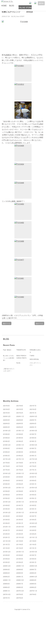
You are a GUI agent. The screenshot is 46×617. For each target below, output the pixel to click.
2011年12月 (20, 537)
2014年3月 (6, 509)
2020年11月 (20, 416)
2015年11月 (20, 487)
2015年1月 (33, 498)
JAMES (8, 55)
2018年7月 (33, 448)
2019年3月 (6, 441)
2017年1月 (33, 470)
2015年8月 (19, 491)
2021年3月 (6, 413)
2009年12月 (6, 566)
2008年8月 (6, 584)
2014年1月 (33, 509)
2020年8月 (19, 420)
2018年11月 (20, 445)
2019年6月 (6, 438)
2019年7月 (33, 434)
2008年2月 (33, 587)
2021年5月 (19, 409)
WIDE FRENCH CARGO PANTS (21, 356)
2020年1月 (33, 427)
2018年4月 (33, 452)
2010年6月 (6, 559)
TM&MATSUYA (21, 350)
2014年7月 (19, 505)
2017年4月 (33, 466)
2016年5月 (19, 480)
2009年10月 (33, 566)
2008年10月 (20, 580)
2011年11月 (33, 537)
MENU (41, 3)
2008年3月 (19, 587)
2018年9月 (6, 448)
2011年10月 (6, 541)
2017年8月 (19, 463)
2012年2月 (33, 534)
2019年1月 (33, 441)
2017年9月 (6, 463)
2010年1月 (33, 562)
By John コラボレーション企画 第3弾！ (8, 357)
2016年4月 (33, 480)
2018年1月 (33, 455)
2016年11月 (20, 473)
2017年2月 (19, 470)
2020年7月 (33, 420)
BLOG (11, 5)
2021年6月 (6, 409)
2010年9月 (6, 555)
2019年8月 (19, 434)
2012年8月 (33, 527)
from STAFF (20, 16)
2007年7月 (6, 598)
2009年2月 (6, 576)
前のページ (6, 323)
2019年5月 (19, 438)
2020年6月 (6, 423)
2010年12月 (6, 552)
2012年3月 (19, 534)
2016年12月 (6, 473)
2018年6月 (6, 452)
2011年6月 (19, 544)
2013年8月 (19, 516)
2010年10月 (33, 552)
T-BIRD (32, 355)
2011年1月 (33, 548)
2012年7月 (6, 530)
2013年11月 (20, 512)
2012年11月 (6, 527)
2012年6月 (19, 530)
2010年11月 (20, 552)
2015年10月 (33, 487)
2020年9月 (6, 420)
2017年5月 (19, 466)
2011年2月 (19, 548)
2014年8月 (6, 505)
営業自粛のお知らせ (35, 351)
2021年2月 (19, 413)
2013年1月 (19, 523)
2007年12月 (20, 591)
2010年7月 (33, 555)
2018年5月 (19, 452)
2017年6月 (6, 466)
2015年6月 (6, 495)
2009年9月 (6, 569)
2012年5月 (33, 530)
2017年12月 (6, 459)
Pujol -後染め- (7, 350)
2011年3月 (6, 548)
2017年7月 (33, 463)
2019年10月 (33, 430)
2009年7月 (33, 569)
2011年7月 (6, 544)
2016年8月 (19, 477)
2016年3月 (6, 484)
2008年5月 (33, 584)
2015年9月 (6, 491)
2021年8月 (19, 406)
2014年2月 (19, 509)
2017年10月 (33, 459)
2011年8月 (33, 541)
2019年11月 (20, 430)
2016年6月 (6, 480)
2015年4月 (33, 495)
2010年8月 (19, 555)
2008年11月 (6, 580)
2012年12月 (33, 523)
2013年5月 (6, 519)
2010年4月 (33, 559)
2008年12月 (33, 576)
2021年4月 (33, 409)
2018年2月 (19, 455)
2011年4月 (33, 544)
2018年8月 (19, 448)
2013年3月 (33, 519)
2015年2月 (19, 498)
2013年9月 (6, 516)
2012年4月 (6, 534)
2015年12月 (6, 487)
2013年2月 (6, 523)
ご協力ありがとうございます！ (8, 370)
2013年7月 (33, 516)
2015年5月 (19, 495)
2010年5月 (19, 559)
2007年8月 (33, 594)
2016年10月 (33, 473)
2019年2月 (19, 441)
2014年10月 (33, 502)
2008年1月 (6, 591)
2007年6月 (19, 598)
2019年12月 (6, 430)
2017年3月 (6, 470)
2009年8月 (19, 569)
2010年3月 (6, 562)
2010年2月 (19, 562)
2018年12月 (6, 445)
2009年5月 (19, 573)
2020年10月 (33, 416)
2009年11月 (20, 566)
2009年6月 (6, 573)
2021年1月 (33, 413)
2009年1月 (19, 576)
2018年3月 (6, 455)
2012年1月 (6, 537)
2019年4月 (33, 438)
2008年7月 (19, 584)
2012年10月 (20, 527)
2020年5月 (19, 423)
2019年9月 (6, 434)
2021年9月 (6, 406)
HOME (4, 5)
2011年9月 (19, 541)
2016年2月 (19, 484)
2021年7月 (33, 406)
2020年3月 (6, 427)
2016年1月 (33, 484)
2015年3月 (6, 498)
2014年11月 (20, 502)
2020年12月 (6, 416)
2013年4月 (19, 519)
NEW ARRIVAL (34, 359)
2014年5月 (33, 505)
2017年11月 (20, 459)
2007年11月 (33, 591)
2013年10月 (33, 512)
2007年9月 (19, 594)
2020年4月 (33, 423)
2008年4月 (6, 587)
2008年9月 (33, 580)
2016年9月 (6, 477)
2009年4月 (33, 573)
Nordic (19, 363)
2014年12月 (6, 502)
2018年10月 (33, 445)
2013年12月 (6, 512)
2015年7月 (33, 491)
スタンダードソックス (35, 364)
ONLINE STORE (25, 7)
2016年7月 (33, 477)
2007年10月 (6, 594)
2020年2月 (19, 427)
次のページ (39, 323)
